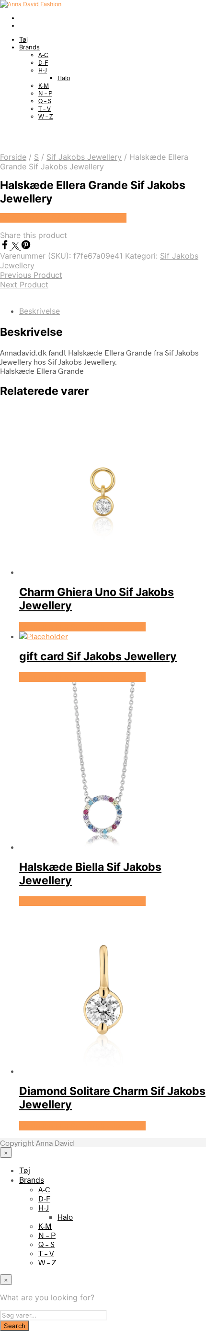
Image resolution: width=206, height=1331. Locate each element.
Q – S (44, 101)
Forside (13, 157)
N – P (45, 93)
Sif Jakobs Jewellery (84, 157)
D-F (43, 62)
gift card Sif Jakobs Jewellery (98, 656)
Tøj (23, 39)
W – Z (45, 116)
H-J (42, 70)
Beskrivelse (39, 311)
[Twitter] (16, 246)
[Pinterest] (26, 246)
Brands (29, 47)
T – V (44, 108)
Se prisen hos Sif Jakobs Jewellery (63, 218)
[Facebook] (5, 246)
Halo (63, 78)
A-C (43, 55)
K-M (43, 85)
